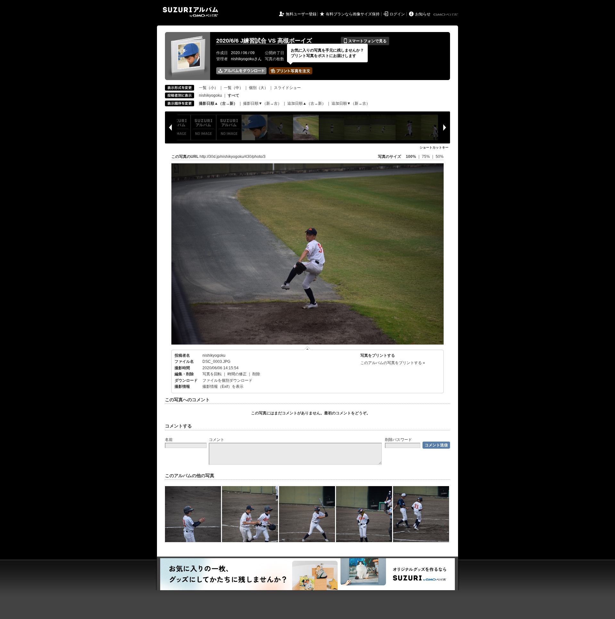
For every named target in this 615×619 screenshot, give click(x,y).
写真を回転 (212, 374)
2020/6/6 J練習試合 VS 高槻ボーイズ (264, 40)
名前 (169, 439)
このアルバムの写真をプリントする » (392, 363)
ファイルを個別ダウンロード (227, 380)
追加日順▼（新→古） (351, 103)
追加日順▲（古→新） (306, 103)
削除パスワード (398, 439)
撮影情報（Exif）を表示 (222, 386)
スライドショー (287, 88)
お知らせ (422, 14)
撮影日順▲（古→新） (218, 103)
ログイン (397, 14)
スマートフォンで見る (365, 41)
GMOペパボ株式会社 (446, 15)
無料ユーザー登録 (301, 14)
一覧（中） (233, 88)
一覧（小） (208, 88)
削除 (256, 374)
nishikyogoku (210, 95)
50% (440, 156)
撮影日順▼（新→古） (262, 103)
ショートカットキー (434, 147)
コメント (216, 439)
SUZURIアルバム (190, 12)
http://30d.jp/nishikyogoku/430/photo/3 (233, 156)
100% (411, 156)
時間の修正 (237, 374)
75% (426, 156)
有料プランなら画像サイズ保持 (353, 14)
